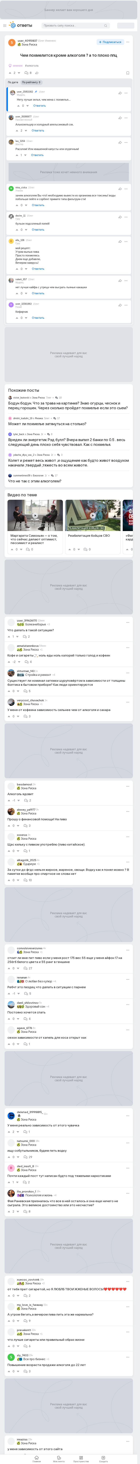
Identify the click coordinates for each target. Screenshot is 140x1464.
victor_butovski (21, 397)
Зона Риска (29, 44)
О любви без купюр (38, 981)
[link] (35, 527)
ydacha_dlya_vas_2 (23, 454)
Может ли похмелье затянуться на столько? (47, 424)
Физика (39, 418)
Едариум (29, 864)
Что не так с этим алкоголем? (34, 481)
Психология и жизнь (38, 1195)
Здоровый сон (35, 1006)
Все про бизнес (34, 1359)
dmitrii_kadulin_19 (22, 418)
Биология (38, 475)
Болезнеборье (35, 624)
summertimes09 (21, 475)
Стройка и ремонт (38, 675)
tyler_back (18, 434)
